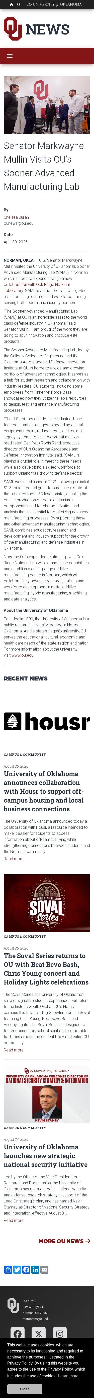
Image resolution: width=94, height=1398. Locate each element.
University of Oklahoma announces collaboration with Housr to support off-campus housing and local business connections (44, 791)
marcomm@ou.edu (36, 1319)
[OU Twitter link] (39, 1334)
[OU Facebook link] (18, 1334)
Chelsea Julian (16, 217)
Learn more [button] (68, 1376)
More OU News (62, 1241)
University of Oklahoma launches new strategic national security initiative (45, 1156)
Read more (14, 858)
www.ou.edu (22, 655)
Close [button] (25, 1389)
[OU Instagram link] (60, 1334)
